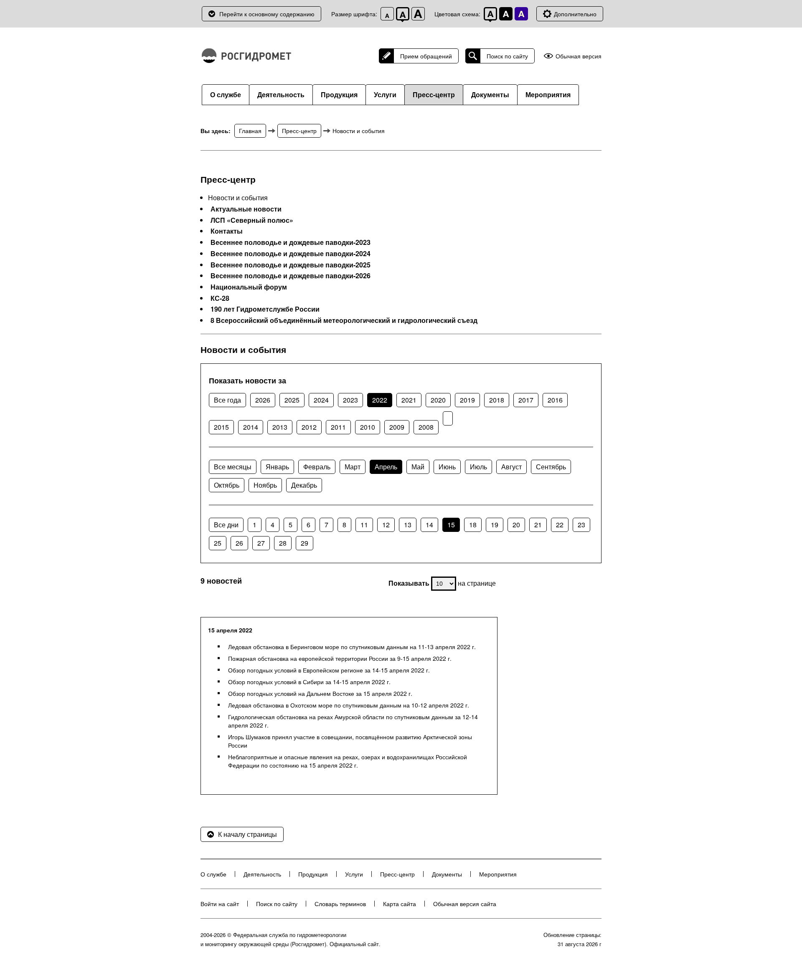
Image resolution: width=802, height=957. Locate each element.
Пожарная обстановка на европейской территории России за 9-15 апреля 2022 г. (340, 658)
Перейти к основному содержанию (267, 14)
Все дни (226, 524)
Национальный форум (249, 287)
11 (364, 524)
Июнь (447, 466)
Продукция (339, 94)
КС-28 (220, 298)
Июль (478, 466)
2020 (438, 400)
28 (283, 543)
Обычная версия (579, 56)
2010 (367, 427)
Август (511, 466)
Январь (277, 466)
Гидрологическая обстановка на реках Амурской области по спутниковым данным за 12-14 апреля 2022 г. (353, 721)
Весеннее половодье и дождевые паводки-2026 (291, 275)
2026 (262, 400)
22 (559, 524)
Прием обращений (426, 56)
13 (407, 524)
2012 (309, 427)
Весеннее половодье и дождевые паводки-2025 (291, 264)
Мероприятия (548, 94)
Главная (250, 130)
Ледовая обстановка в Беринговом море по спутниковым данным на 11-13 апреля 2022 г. (352, 646)
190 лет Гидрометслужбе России (265, 309)
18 (473, 524)
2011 (338, 427)
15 (451, 524)
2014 (250, 427)
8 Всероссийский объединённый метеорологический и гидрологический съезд (344, 320)
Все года (227, 400)
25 (217, 543)
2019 (467, 400)
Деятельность (281, 94)
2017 (525, 400)
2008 (426, 427)
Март (352, 466)
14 (429, 524)
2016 (555, 400)
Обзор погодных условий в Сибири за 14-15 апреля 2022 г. (309, 681)
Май (417, 466)
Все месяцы (232, 466)
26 (239, 543)
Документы (490, 94)
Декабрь (304, 485)
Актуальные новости (246, 209)
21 (538, 524)
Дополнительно (575, 14)
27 (261, 543)
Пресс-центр (434, 94)
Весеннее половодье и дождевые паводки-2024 (291, 253)
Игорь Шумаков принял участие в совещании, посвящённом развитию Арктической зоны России (350, 741)
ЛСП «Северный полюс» (252, 220)
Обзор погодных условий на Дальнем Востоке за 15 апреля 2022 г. (320, 693)
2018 (496, 400)
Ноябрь (265, 485)
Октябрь (226, 485)
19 (494, 524)
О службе (225, 94)
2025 (291, 400)
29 (304, 543)
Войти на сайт (219, 903)
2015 (221, 427)
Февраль (316, 466)
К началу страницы (247, 834)
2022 (379, 400)
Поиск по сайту (507, 56)
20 (516, 524)
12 (386, 524)
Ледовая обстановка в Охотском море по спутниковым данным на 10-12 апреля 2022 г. (348, 705)
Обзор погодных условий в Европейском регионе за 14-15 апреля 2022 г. (329, 670)
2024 (321, 400)
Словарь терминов (340, 903)
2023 (350, 400)
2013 (279, 427)
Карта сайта (399, 903)
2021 (408, 400)
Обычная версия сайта (464, 903)
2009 (396, 427)
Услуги (385, 94)
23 (581, 524)
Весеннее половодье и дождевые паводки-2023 (291, 242)
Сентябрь (551, 466)
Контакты (227, 231)
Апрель (386, 466)
